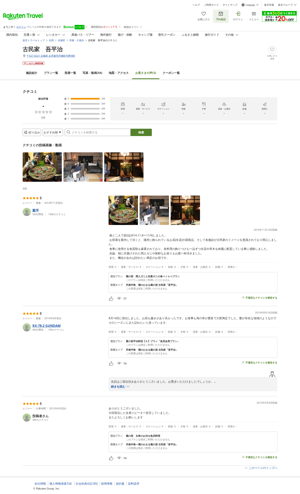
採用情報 (106, 483)
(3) (145, 73)
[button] (42, 167)
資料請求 (133, 483)
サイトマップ (230, 4)
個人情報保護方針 (60, 483)
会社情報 (40, 483)
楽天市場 (269, 4)
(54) (92, 73)
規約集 (120, 483)
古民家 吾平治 (43, 49)
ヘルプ (196, 4)
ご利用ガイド (211, 4)
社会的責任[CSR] (87, 483)
